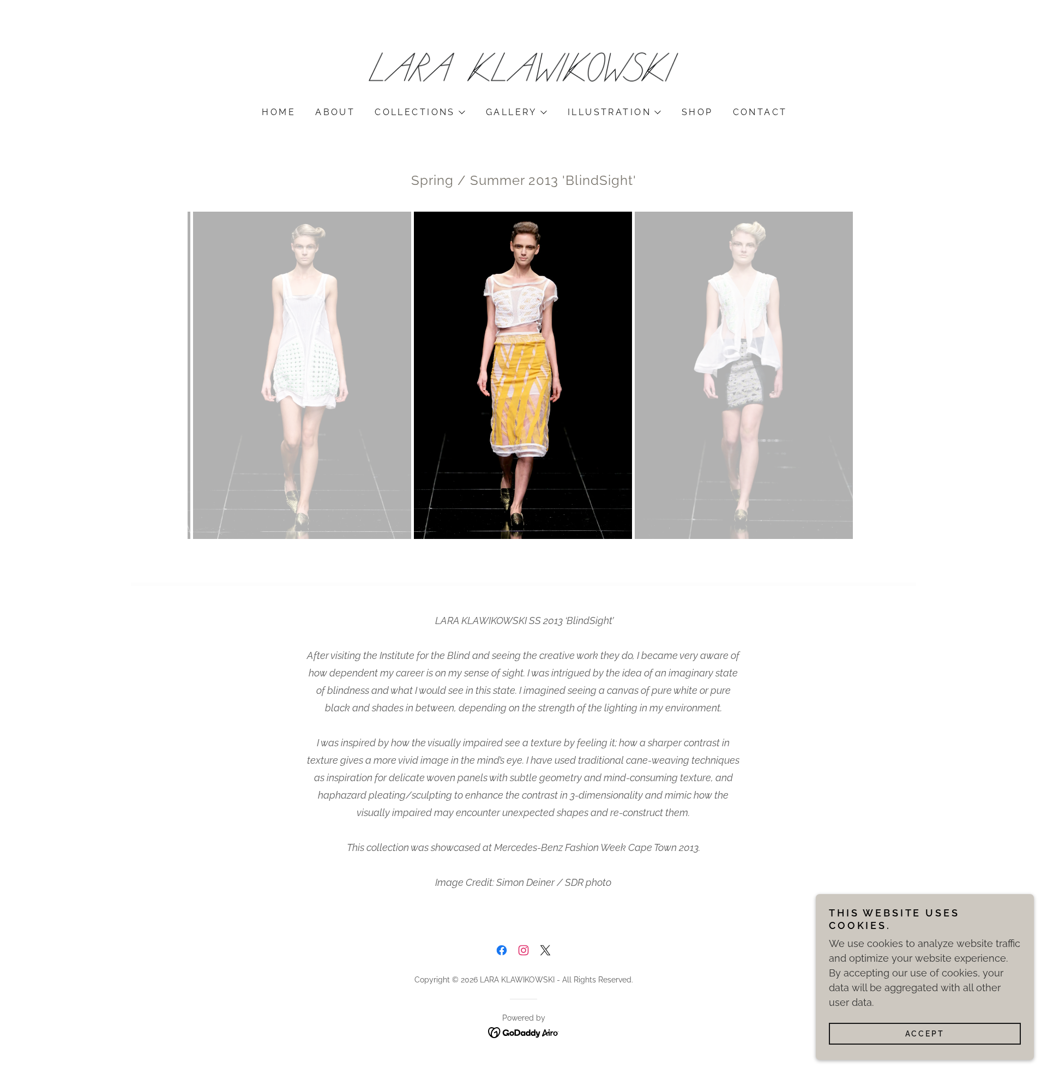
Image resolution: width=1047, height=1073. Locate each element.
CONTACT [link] (760, 112)
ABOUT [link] (335, 112)
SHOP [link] (697, 112)
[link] (523, 69)
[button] (419, 112)
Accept (925, 1033)
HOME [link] (279, 112)
